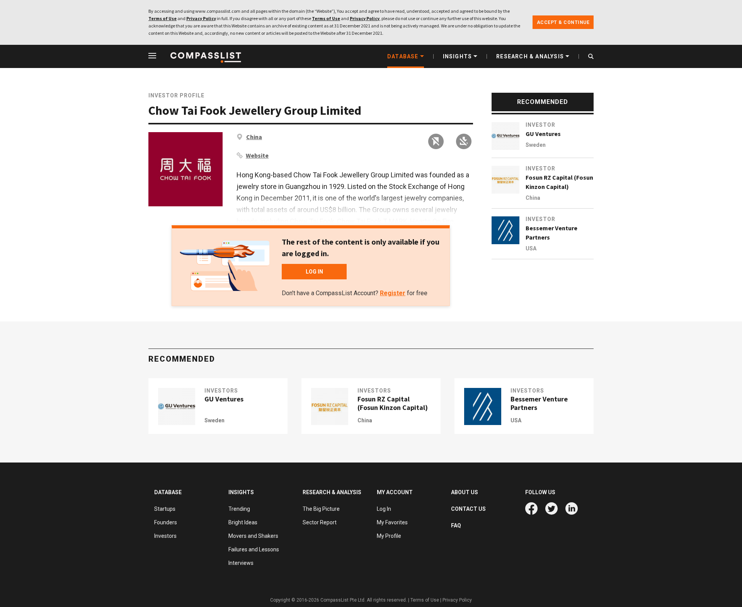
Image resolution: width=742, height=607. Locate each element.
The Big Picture (321, 509)
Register (392, 293)
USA (531, 248)
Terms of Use (162, 18)
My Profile (389, 536)
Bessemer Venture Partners (551, 232)
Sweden (536, 145)
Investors (221, 390)
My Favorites (392, 522)
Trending (239, 509)
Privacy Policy (201, 18)
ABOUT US (464, 492)
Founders (165, 522)
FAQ (456, 525)
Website (257, 155)
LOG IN (314, 272)
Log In (384, 509)
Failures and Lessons (253, 549)
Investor (540, 125)
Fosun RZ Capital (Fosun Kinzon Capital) (559, 181)
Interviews (241, 563)
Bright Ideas (242, 522)
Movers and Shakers (253, 536)
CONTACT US (468, 509)
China (254, 137)
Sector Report (320, 522)
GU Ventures (543, 134)
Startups (164, 509)
